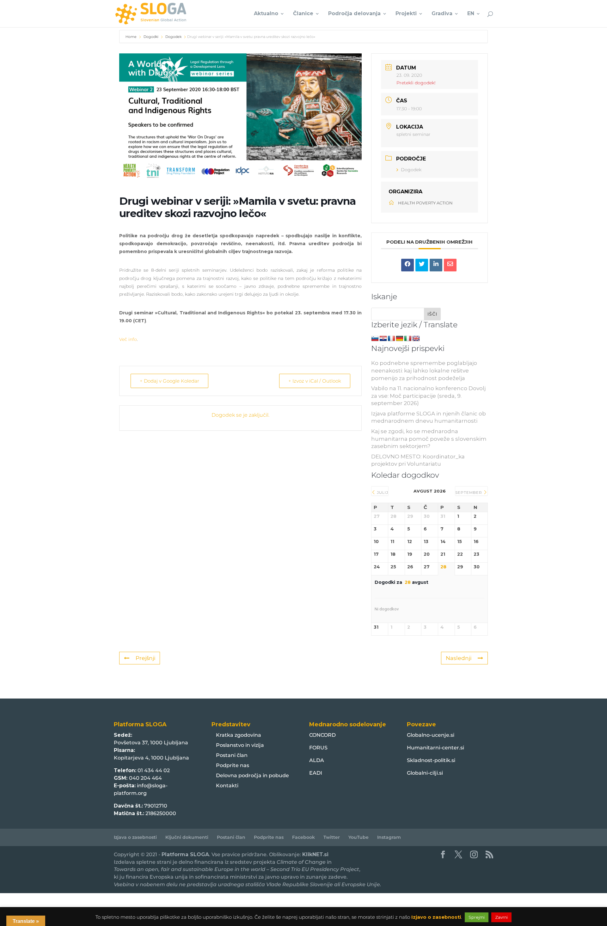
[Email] (450, 265)
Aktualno (266, 13)
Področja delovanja (354, 13)
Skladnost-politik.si (431, 760)
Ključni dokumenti (186, 837)
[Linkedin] (436, 265)
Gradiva (442, 13)
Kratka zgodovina (238, 735)
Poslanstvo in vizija (240, 745)
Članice (303, 13)
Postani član (232, 755)
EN (470, 13)
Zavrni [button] (501, 917)
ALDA (316, 760)
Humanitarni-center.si (435, 748)
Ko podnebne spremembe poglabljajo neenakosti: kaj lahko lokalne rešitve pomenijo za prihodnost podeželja (424, 370)
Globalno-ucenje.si (430, 735)
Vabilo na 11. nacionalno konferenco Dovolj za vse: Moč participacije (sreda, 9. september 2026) (428, 396)
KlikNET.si (315, 854)
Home (132, 36)
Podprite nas (232, 765)
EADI (315, 773)
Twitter (331, 837)
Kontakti (227, 786)
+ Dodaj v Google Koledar (169, 381)
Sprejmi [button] (477, 917)
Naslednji (458, 658)
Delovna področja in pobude (252, 775)
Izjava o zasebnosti (135, 837)
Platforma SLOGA (185, 854)
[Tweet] (421, 265)
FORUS (318, 748)
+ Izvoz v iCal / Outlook (314, 381)
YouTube (358, 837)
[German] (399, 339)
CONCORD (322, 735)
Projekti (406, 13)
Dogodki (151, 36)
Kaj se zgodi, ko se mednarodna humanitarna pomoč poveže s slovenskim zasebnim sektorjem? (429, 439)
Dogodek (173, 36)
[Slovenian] (375, 339)
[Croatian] (383, 339)
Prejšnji (145, 658)
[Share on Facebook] (407, 265)
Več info (128, 339)
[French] (391, 339)
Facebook (303, 837)
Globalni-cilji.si (425, 773)
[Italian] (408, 339)
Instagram (389, 837)
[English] (416, 339)
